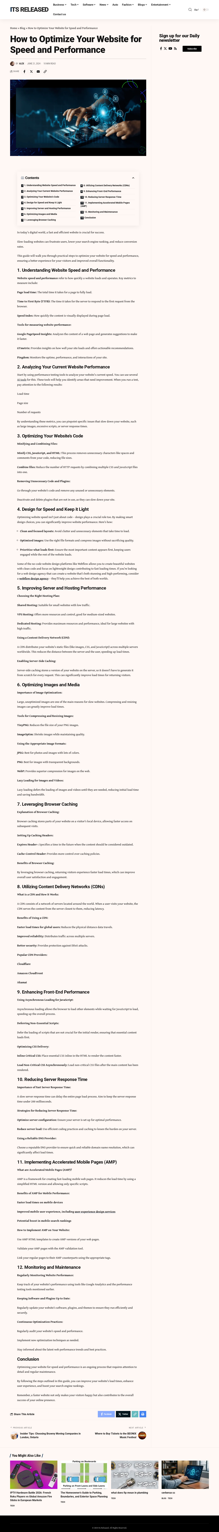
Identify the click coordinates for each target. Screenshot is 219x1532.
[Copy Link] (45, 71)
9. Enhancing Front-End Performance (102, 191)
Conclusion (90, 217)
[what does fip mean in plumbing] (134, 1475)
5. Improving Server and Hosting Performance (47, 208)
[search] (190, 9)
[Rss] (175, 48)
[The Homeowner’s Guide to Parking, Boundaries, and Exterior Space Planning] (84, 1475)
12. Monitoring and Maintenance (101, 212)
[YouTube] (170, 48)
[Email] (38, 71)
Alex (21, 63)
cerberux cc (168, 1492)
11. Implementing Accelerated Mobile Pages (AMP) (105, 204)
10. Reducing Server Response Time (102, 197)
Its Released (29, 9)
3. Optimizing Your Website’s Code (41, 197)
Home (13, 28)
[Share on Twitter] (31, 71)
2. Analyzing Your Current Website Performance (48, 191)
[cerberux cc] (185, 1475)
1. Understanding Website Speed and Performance (50, 185)
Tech (12, 1505)
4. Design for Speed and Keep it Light (43, 202)
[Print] (142, 1414)
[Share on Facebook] (24, 71)
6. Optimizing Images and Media (40, 214)
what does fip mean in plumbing (129, 1492)
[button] (192, 49)
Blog (22, 28)
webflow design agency (34, 578)
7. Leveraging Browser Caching (40, 220)
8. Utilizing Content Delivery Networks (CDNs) (107, 185)
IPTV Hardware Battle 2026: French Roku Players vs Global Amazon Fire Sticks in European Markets (31, 1496)
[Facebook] (161, 48)
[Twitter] (165, 48)
